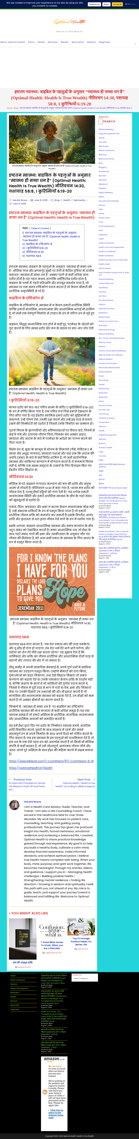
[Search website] (135, 44)
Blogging (103, 167)
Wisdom (102, 443)
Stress (101, 401)
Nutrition (102, 346)
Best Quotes (104, 146)
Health (66, 200)
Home (9, 108)
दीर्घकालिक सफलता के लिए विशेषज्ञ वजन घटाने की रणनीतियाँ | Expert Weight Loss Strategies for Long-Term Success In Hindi (113, 499)
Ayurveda (103, 142)
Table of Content (40, 228)
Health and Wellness (107, 251)
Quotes (102, 384)
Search (104, 117)
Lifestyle (102, 304)
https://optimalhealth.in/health (30, 768)
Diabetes (102, 188)
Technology (104, 414)
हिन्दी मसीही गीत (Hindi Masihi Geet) (113, 488)
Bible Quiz (103, 154)
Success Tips (104, 410)
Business (102, 176)
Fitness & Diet (104, 218)
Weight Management (108, 435)
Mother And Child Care (108, 321)
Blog (16, 108)
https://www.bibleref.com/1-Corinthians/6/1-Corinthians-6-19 (51, 761)
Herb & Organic (105, 268)
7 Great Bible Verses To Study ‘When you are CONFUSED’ (52, 945)
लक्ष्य (100, 475)
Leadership (103, 287)
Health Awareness (106, 255)
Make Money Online (107, 308)
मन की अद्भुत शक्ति (23, 962)
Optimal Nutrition (106, 359)
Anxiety (102, 138)
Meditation (103, 313)
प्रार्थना (101, 460)
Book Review (104, 171)
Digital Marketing (106, 192)
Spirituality (79, 200)
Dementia (103, 180)
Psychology (103, 380)
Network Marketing (106, 334)
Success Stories (105, 405)
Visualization (104, 422)
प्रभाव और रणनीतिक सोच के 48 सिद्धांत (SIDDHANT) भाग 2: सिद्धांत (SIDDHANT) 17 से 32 (113, 565)
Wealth (102, 431)
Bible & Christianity (106, 150)
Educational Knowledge (109, 201)
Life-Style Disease (106, 300)
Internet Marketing (106, 279)
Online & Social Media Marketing (112, 351)
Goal (101, 230)
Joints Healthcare (106, 283)
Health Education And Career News (113, 260)
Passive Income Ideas (108, 363)
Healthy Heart (104, 264)
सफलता (102, 479)
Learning (102, 292)
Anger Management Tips (109, 133)
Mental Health (104, 317)
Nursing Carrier (105, 342)
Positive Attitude (105, 372)
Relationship (104, 388)
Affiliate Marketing (106, 129)
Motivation (103, 325)
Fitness (102, 213)
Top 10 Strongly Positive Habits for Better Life (81, 941)
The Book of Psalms (107, 418)
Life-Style (102, 296)
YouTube (102, 456)
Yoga (101, 452)
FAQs (101, 209)
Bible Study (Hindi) (106, 159)
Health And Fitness (106, 243)
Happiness (103, 234)
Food (101, 222)
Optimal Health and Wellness (111, 355)
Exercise (102, 205)
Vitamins (102, 426)
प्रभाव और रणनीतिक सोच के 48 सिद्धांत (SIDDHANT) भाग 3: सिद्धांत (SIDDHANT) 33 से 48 (113, 551)
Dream (101, 197)
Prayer (101, 376)
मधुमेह (101, 471)
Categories (77, 975)
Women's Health (105, 447)
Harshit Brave (20, 200)
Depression (103, 184)
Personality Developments (109, 367)
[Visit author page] (14, 805)
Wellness (102, 439)
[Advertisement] (69, 67)
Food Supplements (107, 226)
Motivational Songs (107, 330)
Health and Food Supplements (111, 247)
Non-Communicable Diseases (111, 338)
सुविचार (101, 484)
